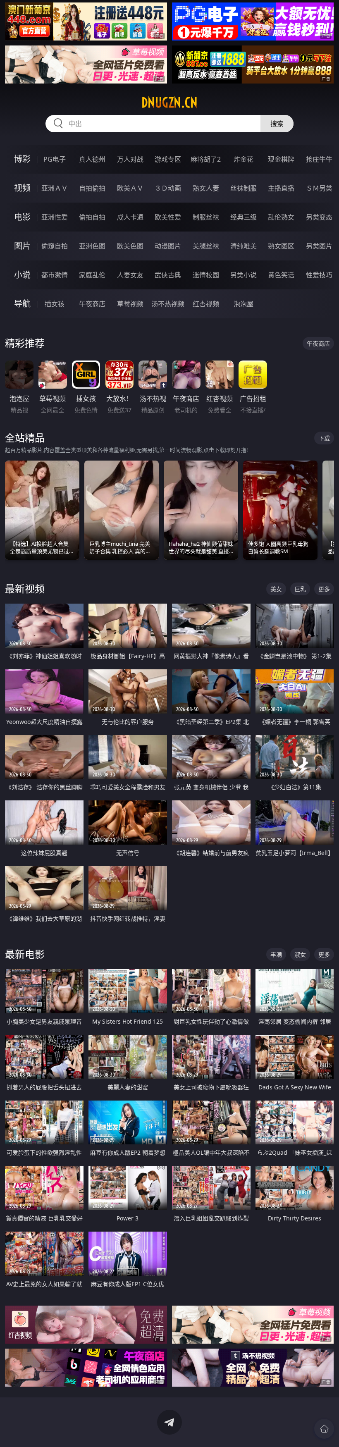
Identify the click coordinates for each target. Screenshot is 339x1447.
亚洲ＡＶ (54, 188)
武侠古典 (168, 274)
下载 (324, 438)
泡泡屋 (243, 303)
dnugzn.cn (169, 102)
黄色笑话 (281, 274)
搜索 (277, 123)
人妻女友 (130, 274)
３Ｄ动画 (168, 188)
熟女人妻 (206, 188)
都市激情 (54, 274)
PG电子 (54, 159)
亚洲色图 (92, 246)
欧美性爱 (168, 217)
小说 (22, 274)
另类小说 (243, 274)
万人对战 (130, 159)
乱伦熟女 (281, 217)
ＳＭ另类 (319, 188)
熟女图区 (281, 246)
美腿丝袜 (206, 246)
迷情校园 (206, 274)
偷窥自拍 (54, 246)
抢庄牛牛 (319, 159)
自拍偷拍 (92, 188)
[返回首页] (324, 1429)
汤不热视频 (167, 303)
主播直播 (281, 188)
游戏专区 (168, 159)
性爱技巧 (319, 274)
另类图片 (319, 246)
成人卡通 (130, 217)
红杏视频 (206, 303)
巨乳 (300, 589)
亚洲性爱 (54, 217)
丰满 (276, 954)
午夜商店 (92, 303)
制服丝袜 (206, 217)
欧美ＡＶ (130, 188)
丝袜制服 (243, 188)
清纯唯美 (243, 246)
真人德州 (92, 159)
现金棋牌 (281, 159)
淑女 (300, 954)
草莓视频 (130, 303)
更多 (324, 589)
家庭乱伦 (92, 274)
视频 (22, 187)
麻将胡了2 (206, 159)
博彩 (22, 159)
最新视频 (25, 588)
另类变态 (319, 217)
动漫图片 (168, 246)
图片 (22, 245)
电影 (22, 216)
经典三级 (243, 217)
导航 (22, 303)
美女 (276, 589)
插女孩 (54, 303)
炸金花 (243, 159)
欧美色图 (130, 246)
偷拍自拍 (92, 217)
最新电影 (25, 954)
